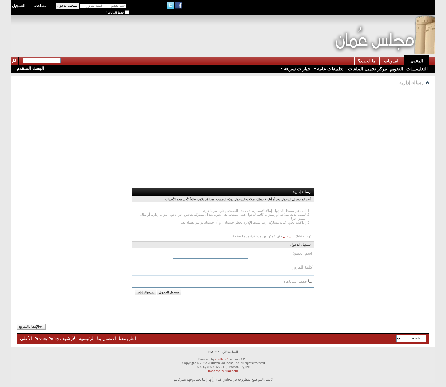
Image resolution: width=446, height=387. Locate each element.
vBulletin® (222, 359)
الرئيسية (87, 339)
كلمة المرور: (302, 267)
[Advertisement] (221, 29)
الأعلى (26, 339)
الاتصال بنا (106, 339)
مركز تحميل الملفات (367, 68)
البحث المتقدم (30, 68)
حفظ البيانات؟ (115, 12)
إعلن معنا (127, 339)
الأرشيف (68, 339)
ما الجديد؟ (367, 60)
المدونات (392, 60)
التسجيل (18, 6)
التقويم (396, 68)
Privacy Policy (47, 339)
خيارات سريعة (297, 68)
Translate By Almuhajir (223, 371)
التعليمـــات (417, 68)
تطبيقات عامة (330, 68)
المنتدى (416, 60)
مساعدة (40, 6)
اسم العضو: (302, 253)
